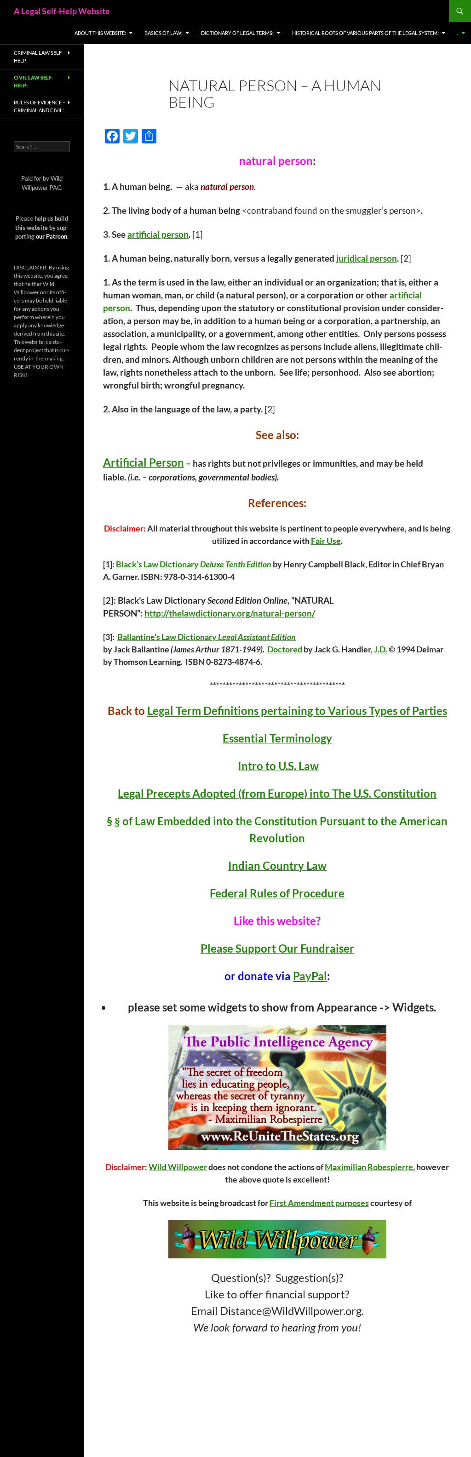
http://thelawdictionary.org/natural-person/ (229, 613)
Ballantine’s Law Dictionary (167, 637)
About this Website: (100, 33)
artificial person (158, 234)
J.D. (380, 649)
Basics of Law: (163, 33)
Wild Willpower (178, 1167)
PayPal (310, 976)
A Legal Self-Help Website (62, 11)
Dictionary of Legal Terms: (237, 33)
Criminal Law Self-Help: (38, 56)
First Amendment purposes (319, 1203)
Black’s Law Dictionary (158, 564)
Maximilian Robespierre (369, 1167)
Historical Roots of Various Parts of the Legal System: (365, 33)
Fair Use (326, 541)
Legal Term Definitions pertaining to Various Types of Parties (297, 710)
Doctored (284, 649)
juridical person (366, 258)
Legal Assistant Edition (257, 637)
